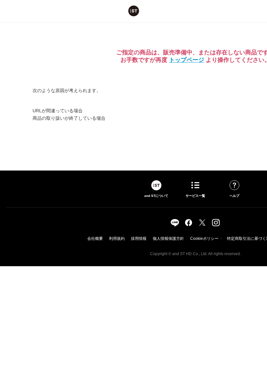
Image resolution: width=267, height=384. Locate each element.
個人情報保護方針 (168, 238)
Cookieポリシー (204, 238)
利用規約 (117, 238)
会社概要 (95, 238)
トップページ (186, 60)
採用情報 (139, 238)
